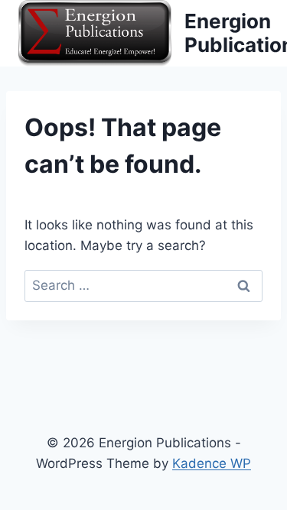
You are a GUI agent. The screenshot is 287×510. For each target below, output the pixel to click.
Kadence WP (211, 463)
